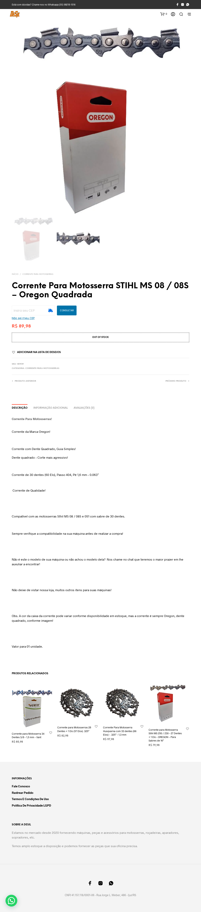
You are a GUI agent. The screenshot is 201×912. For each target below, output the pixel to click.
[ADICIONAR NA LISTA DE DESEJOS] (50, 732)
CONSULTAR (67, 310)
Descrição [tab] (19, 408)
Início (15, 274)
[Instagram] (182, 4)
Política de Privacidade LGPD (31, 805)
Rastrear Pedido (22, 792)
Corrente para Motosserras (37, 274)
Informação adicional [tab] (50, 408)
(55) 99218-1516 (67, 4)
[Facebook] (177, 4)
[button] (163, 14)
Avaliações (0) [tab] (84, 408)
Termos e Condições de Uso (30, 799)
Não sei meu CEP (23, 318)
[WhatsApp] (187, 4)
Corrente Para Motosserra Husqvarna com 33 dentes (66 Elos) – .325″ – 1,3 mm (119, 731)
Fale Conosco (21, 786)
